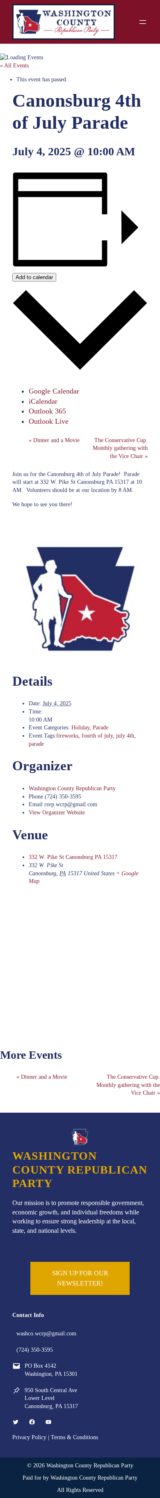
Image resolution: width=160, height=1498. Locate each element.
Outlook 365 (47, 411)
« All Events (14, 65)
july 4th (125, 735)
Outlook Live (49, 421)
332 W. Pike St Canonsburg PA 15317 (73, 857)
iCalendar (43, 401)
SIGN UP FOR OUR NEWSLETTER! (80, 1278)
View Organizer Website (57, 812)
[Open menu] (143, 22)
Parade (100, 727)
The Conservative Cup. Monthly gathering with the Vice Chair (120, 448)
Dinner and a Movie (54, 440)
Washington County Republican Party (72, 788)
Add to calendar (34, 277)
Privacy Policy (29, 1437)
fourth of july (97, 735)
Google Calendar (54, 391)
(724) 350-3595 (34, 1349)
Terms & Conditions (74, 1437)
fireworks (67, 735)
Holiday (80, 727)
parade (36, 743)
